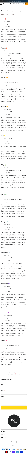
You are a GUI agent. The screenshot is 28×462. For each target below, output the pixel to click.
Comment (3, 396)
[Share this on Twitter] (8, 373)
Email (3, 390)
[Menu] (0, 3)
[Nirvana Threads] (14, 3)
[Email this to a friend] (19, 373)
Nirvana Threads (14, 456)
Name (2, 384)
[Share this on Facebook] (12, 373)
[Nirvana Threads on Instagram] (16, 442)
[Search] (23, 3)
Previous (20, 7)
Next (25, 7)
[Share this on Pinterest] (15, 373)
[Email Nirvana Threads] (11, 442)
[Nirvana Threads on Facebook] (14, 442)
